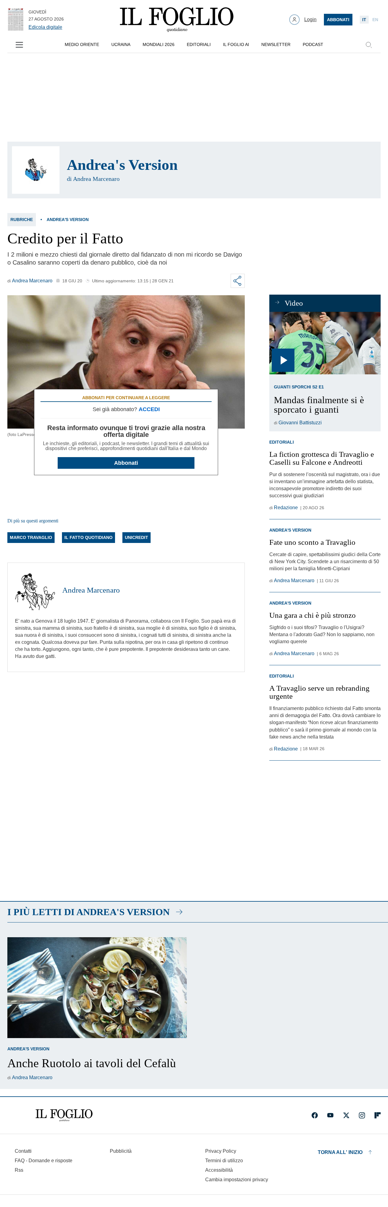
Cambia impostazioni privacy (236, 1179)
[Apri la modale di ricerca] (368, 44)
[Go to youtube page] (330, 1115)
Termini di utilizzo (224, 1160)
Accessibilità (219, 1170)
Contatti (23, 1151)
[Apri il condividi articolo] (238, 281)
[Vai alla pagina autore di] (36, 170)
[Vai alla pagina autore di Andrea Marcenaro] (35, 590)
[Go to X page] (346, 1115)
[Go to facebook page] (315, 1115)
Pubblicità (121, 1151)
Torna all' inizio (340, 1152)
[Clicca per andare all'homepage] (64, 1115)
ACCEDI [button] (149, 409)
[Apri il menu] (19, 44)
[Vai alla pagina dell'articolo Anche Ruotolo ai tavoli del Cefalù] (97, 987)
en (375, 19)
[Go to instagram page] (362, 1115)
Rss (19, 1170)
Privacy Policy (220, 1151)
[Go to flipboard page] (378, 1115)
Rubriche (21, 219)
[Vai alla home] (176, 19)
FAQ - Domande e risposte (43, 1160)
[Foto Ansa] (325, 343)
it (364, 19)
